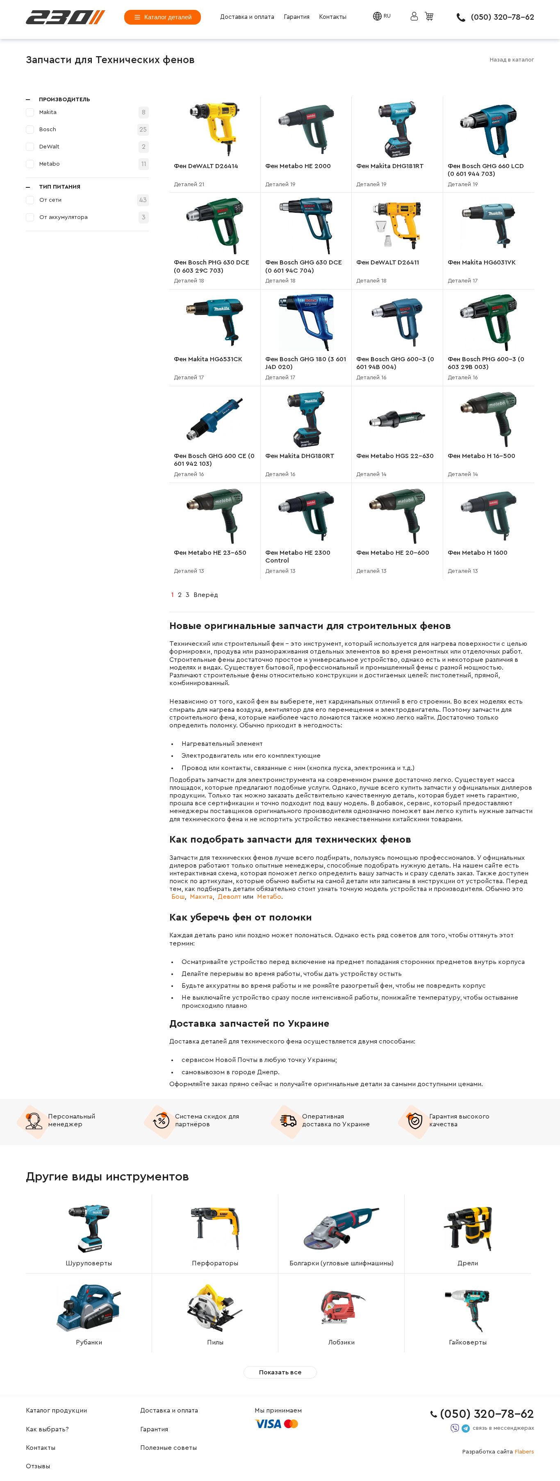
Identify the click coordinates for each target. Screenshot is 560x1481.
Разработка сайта (498, 1452)
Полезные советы (168, 1448)
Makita (48, 112)
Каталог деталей (167, 17)
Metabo (49, 164)
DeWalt (49, 147)
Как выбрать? (47, 1429)
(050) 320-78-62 (502, 17)
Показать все (280, 1372)
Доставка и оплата (247, 17)
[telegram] (466, 1428)
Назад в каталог (512, 60)
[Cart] (430, 16)
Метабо (269, 896)
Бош (177, 896)
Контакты (332, 17)
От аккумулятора (63, 217)
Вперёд (205, 595)
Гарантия (297, 17)
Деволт (229, 896)
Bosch (47, 129)
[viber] (455, 1428)
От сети (50, 200)
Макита (201, 896)
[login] (65, 17)
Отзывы (38, 1466)
